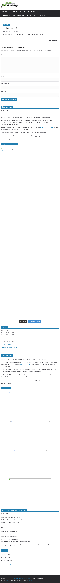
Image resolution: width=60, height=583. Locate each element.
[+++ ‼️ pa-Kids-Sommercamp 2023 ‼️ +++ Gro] (44, 311)
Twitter (15, 347)
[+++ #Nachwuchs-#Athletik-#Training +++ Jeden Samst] (44, 194)
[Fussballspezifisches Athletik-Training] (44, 161)
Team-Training (53, 40)
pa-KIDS (36, 15)
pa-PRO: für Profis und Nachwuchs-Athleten (24, 11)
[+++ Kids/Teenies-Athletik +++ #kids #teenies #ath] (15, 211)
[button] (30, 15)
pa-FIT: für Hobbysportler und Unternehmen (15, 15)
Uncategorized (6, 24)
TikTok (9, 114)
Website (3, 91)
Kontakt (42, 15)
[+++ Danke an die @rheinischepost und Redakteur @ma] (15, 294)
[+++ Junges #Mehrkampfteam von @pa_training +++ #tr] (15, 161)
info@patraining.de (7, 344)
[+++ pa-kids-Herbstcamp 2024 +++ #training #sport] (15, 228)
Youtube (14, 114)
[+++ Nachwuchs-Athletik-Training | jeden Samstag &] (44, 277)
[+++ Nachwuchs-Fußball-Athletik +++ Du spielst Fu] (44, 261)
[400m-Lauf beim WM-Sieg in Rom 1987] (30, 479)
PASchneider (16, 31)
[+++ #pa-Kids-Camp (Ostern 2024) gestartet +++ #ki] (15, 261)
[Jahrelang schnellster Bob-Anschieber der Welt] (30, 450)
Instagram (4, 114)
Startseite (5, 11)
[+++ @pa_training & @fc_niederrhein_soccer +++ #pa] (44, 294)
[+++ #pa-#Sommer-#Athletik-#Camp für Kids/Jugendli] (15, 244)
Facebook (20, 114)
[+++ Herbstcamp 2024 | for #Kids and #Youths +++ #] (44, 228)
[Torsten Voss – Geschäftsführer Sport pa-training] (30, 393)
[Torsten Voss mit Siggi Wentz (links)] (30, 421)
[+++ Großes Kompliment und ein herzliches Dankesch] (44, 244)
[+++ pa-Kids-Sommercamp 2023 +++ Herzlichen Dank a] (15, 311)
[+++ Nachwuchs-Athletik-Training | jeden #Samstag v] (15, 194)
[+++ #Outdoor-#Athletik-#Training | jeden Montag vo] (15, 178)
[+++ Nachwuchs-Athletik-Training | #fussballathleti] (44, 178)
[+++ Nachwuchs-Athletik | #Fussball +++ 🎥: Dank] (44, 211)
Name (3, 76)
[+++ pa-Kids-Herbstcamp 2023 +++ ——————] (15, 277)
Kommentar (5, 55)
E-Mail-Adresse (6, 84)
